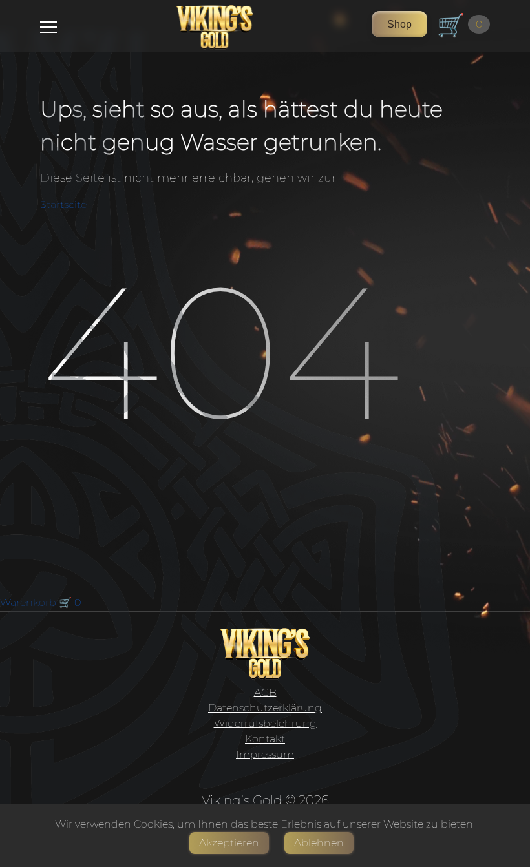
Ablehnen (319, 843)
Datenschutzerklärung (265, 708)
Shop (399, 24)
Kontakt (265, 739)
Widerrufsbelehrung (265, 723)
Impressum (265, 754)
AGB (265, 692)
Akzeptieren (229, 843)
